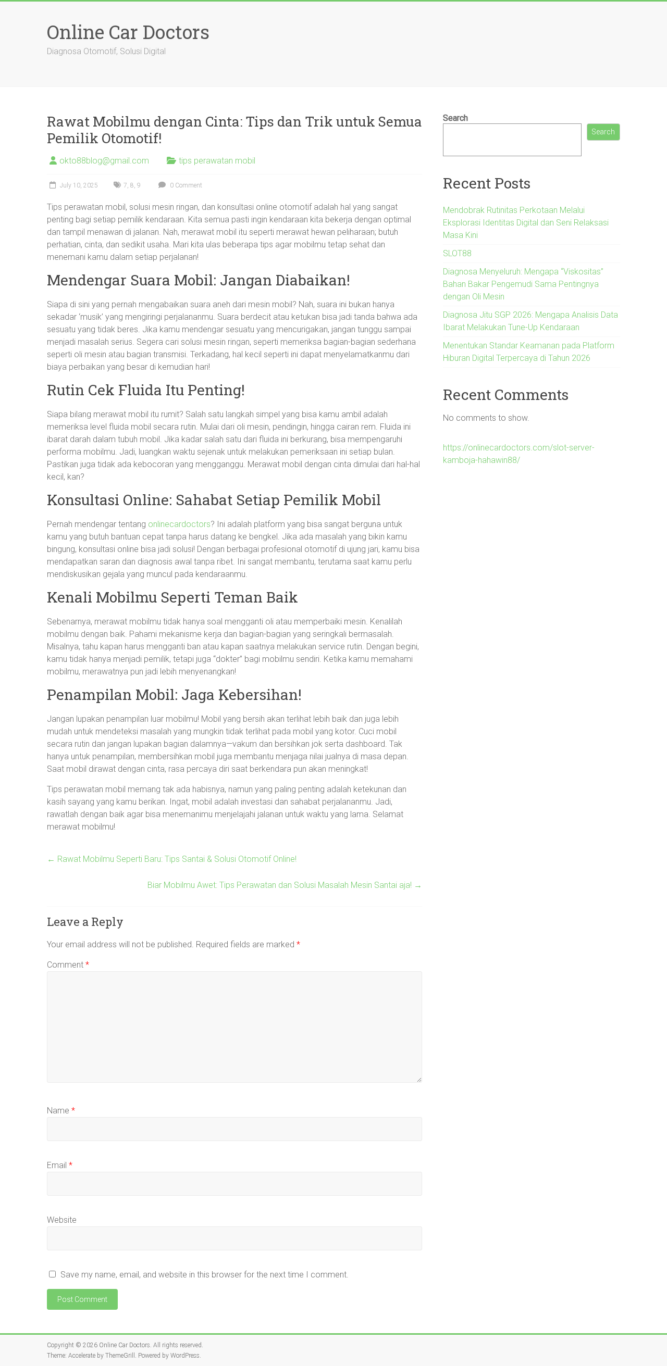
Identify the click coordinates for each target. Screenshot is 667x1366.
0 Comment (185, 185)
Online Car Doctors (128, 31)
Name (61, 1111)
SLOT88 (457, 253)
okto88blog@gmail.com (104, 161)
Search (455, 118)
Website (62, 1220)
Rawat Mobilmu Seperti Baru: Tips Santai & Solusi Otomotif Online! (172, 859)
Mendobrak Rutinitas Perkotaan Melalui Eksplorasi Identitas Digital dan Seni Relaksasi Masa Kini (526, 222)
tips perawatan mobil (217, 161)
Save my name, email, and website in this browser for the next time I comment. (204, 1275)
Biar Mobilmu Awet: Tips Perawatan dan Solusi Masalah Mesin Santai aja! (284, 885)
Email (59, 1165)
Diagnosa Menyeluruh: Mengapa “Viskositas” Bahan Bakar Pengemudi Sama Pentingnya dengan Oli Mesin (523, 284)
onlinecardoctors (179, 524)
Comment (68, 965)
